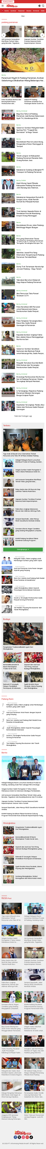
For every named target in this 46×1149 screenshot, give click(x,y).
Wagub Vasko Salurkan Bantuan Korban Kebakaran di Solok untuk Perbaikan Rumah (33, 1029)
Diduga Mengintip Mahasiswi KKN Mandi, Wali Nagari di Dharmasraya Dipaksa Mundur (12, 1095)
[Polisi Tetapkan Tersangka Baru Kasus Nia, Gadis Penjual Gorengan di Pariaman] (8, 322)
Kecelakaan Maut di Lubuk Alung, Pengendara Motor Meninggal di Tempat (29, 144)
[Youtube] (27, 1137)
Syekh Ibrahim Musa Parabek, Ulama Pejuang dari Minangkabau (33, 686)
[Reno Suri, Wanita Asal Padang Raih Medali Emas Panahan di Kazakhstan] (7, 580)
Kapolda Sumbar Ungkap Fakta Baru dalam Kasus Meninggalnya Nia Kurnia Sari (29, 337)
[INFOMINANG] (12, 6)
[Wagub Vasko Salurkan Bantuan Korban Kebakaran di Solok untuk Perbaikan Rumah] (34, 1019)
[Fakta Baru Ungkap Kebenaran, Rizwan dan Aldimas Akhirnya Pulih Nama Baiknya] (8, 512)
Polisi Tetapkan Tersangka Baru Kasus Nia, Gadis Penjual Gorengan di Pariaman (29, 323)
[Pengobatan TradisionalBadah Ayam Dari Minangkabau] (23, 634)
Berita (4, 75)
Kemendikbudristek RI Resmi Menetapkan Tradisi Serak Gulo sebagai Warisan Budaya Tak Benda (12, 667)
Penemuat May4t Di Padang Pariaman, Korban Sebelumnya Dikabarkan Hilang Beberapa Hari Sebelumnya (23, 80)
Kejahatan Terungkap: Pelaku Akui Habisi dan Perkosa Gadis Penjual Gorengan (30, 407)
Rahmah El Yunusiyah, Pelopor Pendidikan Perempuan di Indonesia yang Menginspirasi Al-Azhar (11, 686)
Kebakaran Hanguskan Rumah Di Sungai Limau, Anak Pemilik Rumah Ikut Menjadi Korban (29, 199)
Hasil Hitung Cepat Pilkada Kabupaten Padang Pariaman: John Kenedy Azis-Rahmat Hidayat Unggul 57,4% (28, 186)
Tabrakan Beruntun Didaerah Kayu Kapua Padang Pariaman (28, 281)
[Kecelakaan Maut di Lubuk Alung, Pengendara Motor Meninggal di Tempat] (8, 143)
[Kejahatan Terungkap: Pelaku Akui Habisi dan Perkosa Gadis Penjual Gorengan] (8, 406)
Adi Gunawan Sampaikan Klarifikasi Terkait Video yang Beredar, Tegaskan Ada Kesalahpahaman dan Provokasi (11, 41)
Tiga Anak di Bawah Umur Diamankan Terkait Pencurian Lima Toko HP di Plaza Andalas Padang (20, 455)
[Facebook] (15, 1137)
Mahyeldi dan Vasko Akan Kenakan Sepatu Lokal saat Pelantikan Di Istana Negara (12, 1073)
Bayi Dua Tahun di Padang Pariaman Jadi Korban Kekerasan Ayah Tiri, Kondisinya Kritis (30, 116)
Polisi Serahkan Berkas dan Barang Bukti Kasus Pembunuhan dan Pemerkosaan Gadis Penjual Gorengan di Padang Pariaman (12, 102)
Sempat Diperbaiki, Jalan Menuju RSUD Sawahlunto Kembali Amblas (28, 520)
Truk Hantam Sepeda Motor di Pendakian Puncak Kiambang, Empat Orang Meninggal (28, 213)
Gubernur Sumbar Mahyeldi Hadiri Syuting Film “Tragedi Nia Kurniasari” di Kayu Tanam (30, 130)
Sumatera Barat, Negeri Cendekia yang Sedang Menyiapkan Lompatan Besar (29, 530)
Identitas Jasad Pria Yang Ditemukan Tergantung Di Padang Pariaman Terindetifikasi (30, 255)
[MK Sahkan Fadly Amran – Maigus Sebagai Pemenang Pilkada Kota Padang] (34, 1063)
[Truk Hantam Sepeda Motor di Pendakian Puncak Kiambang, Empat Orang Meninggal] (8, 212)
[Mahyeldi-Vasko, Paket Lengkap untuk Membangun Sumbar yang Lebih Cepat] (7, 560)
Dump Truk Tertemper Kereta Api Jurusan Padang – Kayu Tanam (30, 268)
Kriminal (24, 111)
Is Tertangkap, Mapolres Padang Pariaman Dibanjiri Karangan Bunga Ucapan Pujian (29, 393)
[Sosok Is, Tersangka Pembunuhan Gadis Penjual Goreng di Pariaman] (7, 599)
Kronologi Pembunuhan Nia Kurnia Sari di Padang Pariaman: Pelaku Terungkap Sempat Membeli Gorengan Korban (30, 380)
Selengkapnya (22, 549)
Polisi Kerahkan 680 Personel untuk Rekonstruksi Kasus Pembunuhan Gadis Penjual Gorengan (28, 310)
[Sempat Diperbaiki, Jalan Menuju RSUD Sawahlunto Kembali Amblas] (8, 522)
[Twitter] (19, 1137)
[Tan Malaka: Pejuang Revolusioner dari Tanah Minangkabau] (7, 609)
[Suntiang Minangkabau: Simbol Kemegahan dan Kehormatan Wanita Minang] (8, 879)
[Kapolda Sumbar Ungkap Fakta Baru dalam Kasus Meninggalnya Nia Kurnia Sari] (8, 336)
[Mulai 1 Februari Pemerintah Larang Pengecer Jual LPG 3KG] (34, 1107)
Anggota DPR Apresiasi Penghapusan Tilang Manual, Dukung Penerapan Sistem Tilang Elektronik (11, 1117)
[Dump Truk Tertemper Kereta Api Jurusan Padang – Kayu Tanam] (8, 268)
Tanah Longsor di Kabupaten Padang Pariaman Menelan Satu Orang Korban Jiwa (29, 158)
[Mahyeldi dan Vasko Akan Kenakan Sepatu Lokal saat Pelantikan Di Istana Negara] (12, 1063)
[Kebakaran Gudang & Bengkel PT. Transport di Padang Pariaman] (8, 171)
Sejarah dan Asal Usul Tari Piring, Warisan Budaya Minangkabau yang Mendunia (32, 667)
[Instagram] (23, 1137)
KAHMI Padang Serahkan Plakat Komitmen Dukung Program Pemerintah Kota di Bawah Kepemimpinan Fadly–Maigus (27, 539)
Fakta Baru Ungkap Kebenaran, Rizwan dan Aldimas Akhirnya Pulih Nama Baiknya (28, 510)
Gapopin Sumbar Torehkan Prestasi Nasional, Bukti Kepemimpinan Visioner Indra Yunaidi (34, 41)
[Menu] (3, 6)
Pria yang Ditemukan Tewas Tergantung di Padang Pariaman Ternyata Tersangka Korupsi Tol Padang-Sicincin (29, 242)
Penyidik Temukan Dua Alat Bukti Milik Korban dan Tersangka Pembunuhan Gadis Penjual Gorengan (29, 366)
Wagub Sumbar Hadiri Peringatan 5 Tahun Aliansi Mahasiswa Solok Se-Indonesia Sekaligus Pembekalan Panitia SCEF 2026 (28, 471)
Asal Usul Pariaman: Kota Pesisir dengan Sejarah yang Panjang (28, 569)
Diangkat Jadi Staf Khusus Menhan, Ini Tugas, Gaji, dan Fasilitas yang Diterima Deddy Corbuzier (34, 1051)
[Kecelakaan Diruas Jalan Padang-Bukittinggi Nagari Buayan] (8, 226)
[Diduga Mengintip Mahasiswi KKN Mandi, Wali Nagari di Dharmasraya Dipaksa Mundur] (12, 1085)
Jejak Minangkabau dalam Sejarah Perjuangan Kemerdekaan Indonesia (27, 589)
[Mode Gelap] (39, 6)
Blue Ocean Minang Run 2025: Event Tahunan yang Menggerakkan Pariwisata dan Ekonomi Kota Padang (11, 1029)
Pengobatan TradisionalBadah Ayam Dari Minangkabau (18, 648)
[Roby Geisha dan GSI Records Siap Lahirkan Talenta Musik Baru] (8, 492)
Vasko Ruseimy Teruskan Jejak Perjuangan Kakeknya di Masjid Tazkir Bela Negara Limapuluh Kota (11, 1051)
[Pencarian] (43, 6)
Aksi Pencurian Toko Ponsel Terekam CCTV (27, 294)
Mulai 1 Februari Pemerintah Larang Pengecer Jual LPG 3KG (34, 1117)
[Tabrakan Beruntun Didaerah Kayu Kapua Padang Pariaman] (8, 281)
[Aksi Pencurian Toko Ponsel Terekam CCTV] (8, 294)
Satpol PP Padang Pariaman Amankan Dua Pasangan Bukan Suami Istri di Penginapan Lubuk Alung (34, 102)
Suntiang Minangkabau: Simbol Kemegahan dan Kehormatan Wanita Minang (29, 877)
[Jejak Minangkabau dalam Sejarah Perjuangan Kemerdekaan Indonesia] (7, 590)
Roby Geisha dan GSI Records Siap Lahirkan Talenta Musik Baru (28, 490)
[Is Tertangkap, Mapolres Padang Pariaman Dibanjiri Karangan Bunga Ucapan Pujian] (8, 392)
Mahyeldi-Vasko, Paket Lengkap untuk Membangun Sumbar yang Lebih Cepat (28, 559)
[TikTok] (31, 1137)
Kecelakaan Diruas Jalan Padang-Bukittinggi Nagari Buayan (30, 226)
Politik (23, 180)
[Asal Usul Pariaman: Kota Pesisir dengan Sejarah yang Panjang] (7, 570)
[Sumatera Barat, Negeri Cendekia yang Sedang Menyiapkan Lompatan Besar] (8, 532)
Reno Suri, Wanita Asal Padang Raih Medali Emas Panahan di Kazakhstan (29, 579)
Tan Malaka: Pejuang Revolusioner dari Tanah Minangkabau (28, 609)
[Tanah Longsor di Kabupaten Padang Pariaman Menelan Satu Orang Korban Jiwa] (8, 157)
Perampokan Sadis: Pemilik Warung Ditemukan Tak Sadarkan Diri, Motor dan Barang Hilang (34, 1095)
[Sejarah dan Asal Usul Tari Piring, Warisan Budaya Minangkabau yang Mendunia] (33, 657)
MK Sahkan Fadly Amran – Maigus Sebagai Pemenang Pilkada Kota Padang (34, 1073)
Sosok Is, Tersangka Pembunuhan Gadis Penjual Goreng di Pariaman (28, 599)
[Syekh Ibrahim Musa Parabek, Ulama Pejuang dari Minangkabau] (33, 677)
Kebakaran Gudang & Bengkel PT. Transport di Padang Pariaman (30, 171)
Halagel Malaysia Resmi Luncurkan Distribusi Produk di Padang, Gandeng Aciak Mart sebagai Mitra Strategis (29, 461)
